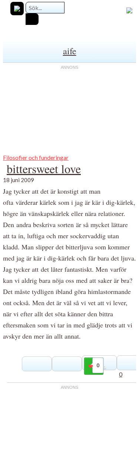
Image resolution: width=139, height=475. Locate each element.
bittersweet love (44, 169)
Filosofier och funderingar (36, 157)
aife (69, 51)
